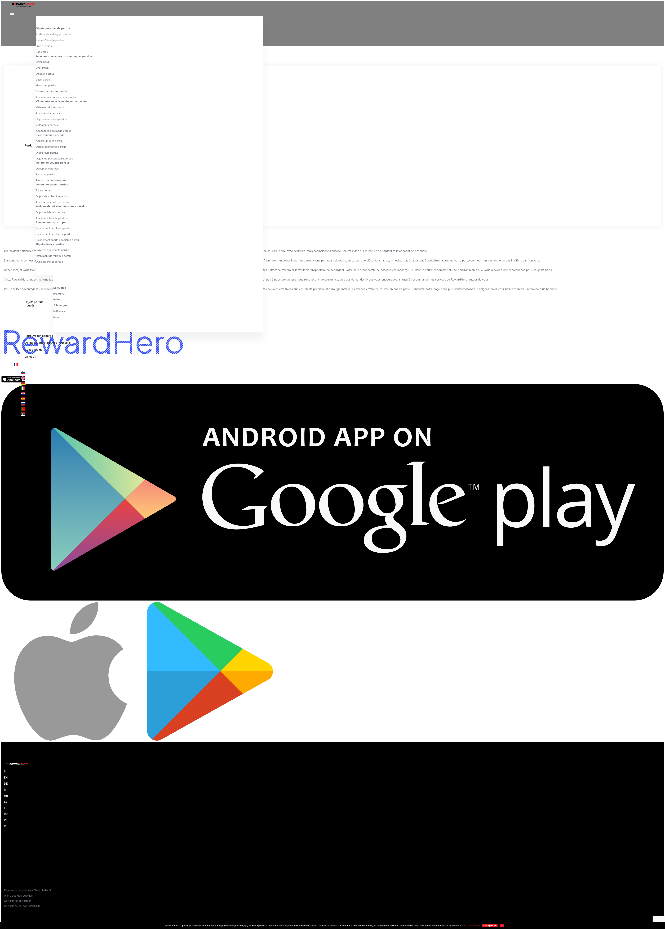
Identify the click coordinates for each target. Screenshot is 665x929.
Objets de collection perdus (52, 196)
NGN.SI (47, 890)
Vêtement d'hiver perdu (50, 107)
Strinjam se (489, 925)
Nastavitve (474, 925)
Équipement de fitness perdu (53, 228)
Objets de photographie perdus (54, 158)
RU (6, 814)
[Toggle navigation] (12, 14)
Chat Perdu (42, 67)
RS (5, 826)
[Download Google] (332, 599)
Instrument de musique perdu (53, 255)
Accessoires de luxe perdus (52, 202)
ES (5, 801)
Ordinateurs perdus (47, 152)
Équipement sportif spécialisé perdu (57, 240)
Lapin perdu (43, 79)
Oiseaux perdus (45, 73)
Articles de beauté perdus (51, 218)
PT (6, 820)
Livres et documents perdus (52, 250)
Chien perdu (43, 62)
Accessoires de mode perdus (53, 130)
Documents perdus (47, 168)
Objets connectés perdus (51, 146)
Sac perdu (42, 52)
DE (6, 783)
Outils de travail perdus (49, 261)
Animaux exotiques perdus (51, 91)
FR (5, 808)
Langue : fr (31, 356)
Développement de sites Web (22, 890)
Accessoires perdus (48, 113)
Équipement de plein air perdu (53, 234)
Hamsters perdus (46, 85)
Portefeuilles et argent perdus (53, 34)
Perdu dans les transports (51, 180)
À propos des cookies (18, 895)
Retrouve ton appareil (39, 335)
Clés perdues (44, 46)
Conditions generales (17, 901)
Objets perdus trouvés (34, 303)
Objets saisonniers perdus (51, 119)
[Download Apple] (71, 739)
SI (5, 771)
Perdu (28, 145)
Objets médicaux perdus (50, 212)
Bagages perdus (45, 174)
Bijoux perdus (44, 190)
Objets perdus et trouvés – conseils (47, 342)
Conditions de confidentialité (22, 906)
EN (6, 777)
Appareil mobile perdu (49, 141)
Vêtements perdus (47, 125)
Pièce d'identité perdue (50, 40)
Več (464, 925)
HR (6, 795)
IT (5, 789)
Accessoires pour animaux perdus (56, 97)
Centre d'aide (34, 349)
